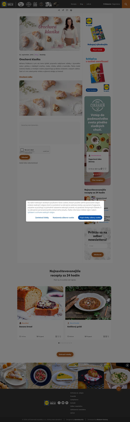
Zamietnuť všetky (42, 217)
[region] (65, 211)
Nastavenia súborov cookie (63, 217)
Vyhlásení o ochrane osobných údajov (41, 212)
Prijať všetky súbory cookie (90, 217)
